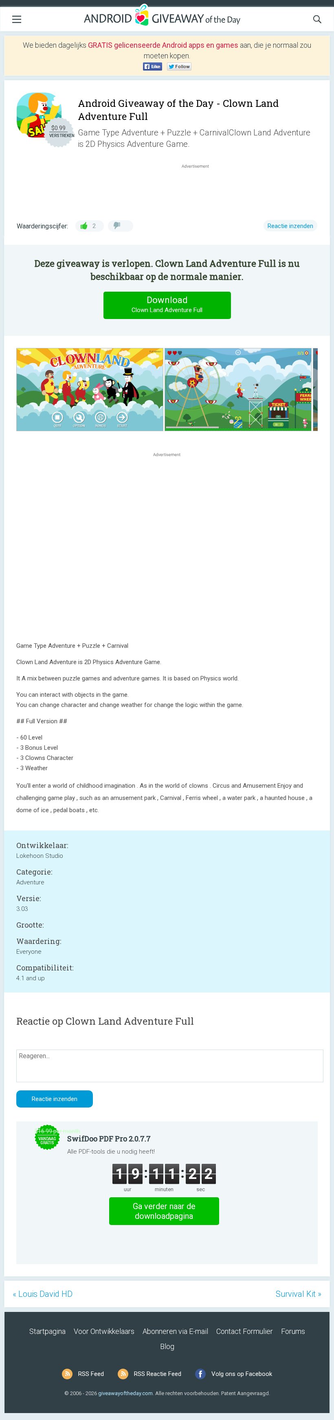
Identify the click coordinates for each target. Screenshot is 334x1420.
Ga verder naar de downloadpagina (164, 1211)
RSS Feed (91, 1374)
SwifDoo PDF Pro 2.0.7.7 (109, 1138)
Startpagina (47, 1331)
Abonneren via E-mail (175, 1331)
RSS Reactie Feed (157, 1374)
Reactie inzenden (290, 226)
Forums (293, 1331)
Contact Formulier (244, 1331)
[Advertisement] (199, 189)
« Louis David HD (43, 1294)
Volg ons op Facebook (241, 1374)
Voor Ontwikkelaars (104, 1331)
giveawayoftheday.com (125, 1393)
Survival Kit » (298, 1294)
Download (167, 304)
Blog (167, 1346)
